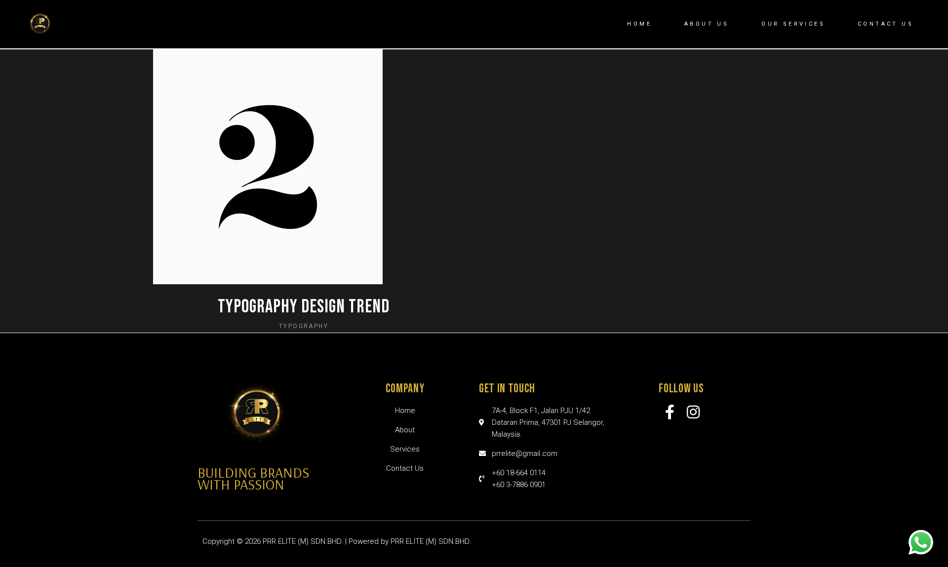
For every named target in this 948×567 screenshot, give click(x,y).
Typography (303, 326)
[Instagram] (693, 412)
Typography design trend (304, 307)
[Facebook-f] (670, 412)
